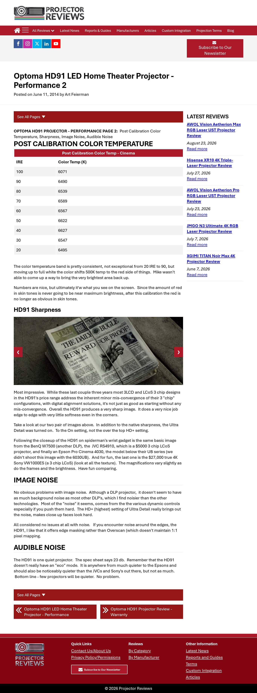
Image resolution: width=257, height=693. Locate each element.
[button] (215, 48)
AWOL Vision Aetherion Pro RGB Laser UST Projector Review (213, 195)
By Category (139, 650)
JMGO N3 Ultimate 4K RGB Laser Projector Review (212, 228)
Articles (150, 30)
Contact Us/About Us (91, 650)
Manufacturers (128, 30)
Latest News (69, 30)
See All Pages (28, 117)
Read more (197, 148)
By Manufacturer (143, 657)
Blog (230, 30)
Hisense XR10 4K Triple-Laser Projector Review (210, 162)
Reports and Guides (204, 657)
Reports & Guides (98, 30)
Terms (191, 663)
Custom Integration (176, 30)
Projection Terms (209, 30)
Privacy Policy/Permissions (95, 657)
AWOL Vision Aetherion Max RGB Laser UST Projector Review (214, 129)
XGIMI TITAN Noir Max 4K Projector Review (211, 258)
